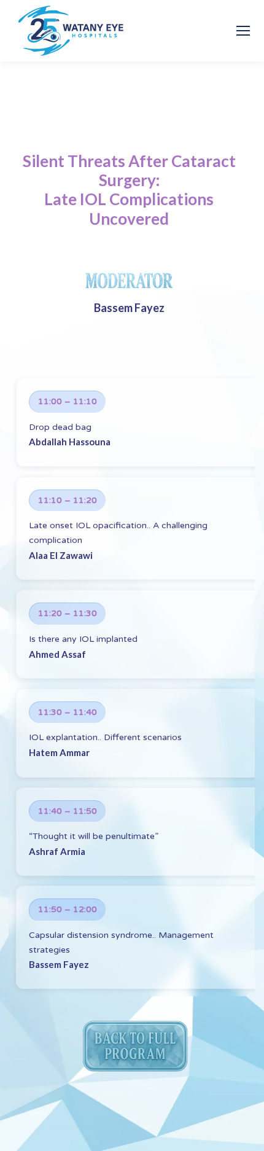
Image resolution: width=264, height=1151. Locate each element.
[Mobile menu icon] (243, 30)
